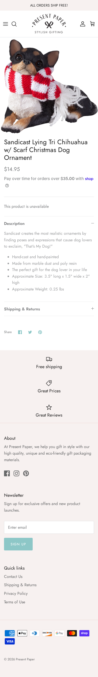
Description (14, 223)
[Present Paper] (49, 24)
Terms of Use (14, 602)
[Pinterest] (26, 473)
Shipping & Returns (22, 309)
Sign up (18, 544)
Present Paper (25, 659)
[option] (49, 86)
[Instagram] (16, 473)
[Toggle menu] (5, 24)
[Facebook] (7, 473)
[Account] (81, 24)
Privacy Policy (16, 593)
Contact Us (13, 576)
